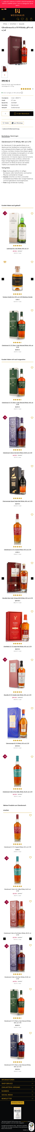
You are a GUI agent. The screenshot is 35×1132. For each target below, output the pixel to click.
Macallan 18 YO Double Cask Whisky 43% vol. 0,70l (17, 695)
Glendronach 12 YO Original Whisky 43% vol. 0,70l (17, 549)
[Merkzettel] (22, 19)
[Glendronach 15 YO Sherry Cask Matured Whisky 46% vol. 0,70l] (17, 325)
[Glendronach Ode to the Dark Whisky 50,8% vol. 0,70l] (17, 432)
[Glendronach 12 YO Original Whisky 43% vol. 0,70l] (17, 529)
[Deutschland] (2, 9)
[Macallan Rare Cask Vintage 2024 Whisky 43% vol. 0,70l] (17, 577)
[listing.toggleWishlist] (32, 213)
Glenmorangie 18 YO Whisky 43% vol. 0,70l (17, 743)
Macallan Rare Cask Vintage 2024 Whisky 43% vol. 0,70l (17, 598)
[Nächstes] (32, 50)
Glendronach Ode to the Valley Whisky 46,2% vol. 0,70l (17, 792)
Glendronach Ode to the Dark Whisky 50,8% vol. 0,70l (17, 453)
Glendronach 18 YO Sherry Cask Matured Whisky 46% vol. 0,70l (17, 1065)
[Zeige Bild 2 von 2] (19, 64)
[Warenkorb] (31, 19)
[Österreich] (5, 9)
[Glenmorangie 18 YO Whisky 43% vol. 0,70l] (17, 722)
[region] (17, 56)
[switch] (31, 1130)
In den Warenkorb (23, 114)
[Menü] (4, 19)
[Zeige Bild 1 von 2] (16, 64)
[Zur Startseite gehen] (17, 12)
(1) (27, 89)
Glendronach (15, 105)
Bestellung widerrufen (17, 1102)
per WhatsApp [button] (18, 123)
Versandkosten (24, 1121)
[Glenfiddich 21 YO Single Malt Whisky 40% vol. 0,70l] (17, 626)
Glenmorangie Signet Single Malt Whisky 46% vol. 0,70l (17, 501)
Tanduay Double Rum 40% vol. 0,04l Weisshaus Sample (17, 297)
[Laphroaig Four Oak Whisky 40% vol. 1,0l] (17, 228)
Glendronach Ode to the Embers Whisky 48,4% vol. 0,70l (17, 934)
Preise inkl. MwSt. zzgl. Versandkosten (11, 84)
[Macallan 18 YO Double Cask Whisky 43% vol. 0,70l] (17, 674)
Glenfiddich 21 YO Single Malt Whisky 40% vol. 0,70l (18, 646)
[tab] (6, 136)
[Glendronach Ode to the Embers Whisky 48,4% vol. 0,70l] (17, 914)
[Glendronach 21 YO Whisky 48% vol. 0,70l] (17, 50)
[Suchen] (18, 19)
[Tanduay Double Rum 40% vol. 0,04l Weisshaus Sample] (17, 276)
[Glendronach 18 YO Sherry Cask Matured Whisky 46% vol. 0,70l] (17, 1046)
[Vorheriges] (3, 50)
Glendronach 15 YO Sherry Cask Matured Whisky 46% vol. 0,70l (17, 346)
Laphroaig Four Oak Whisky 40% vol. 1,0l (17, 248)
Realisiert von (26, 1130)
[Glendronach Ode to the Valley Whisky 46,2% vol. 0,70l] (17, 771)
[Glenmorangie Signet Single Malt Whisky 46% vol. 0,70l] (17, 480)
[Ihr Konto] (27, 19)
